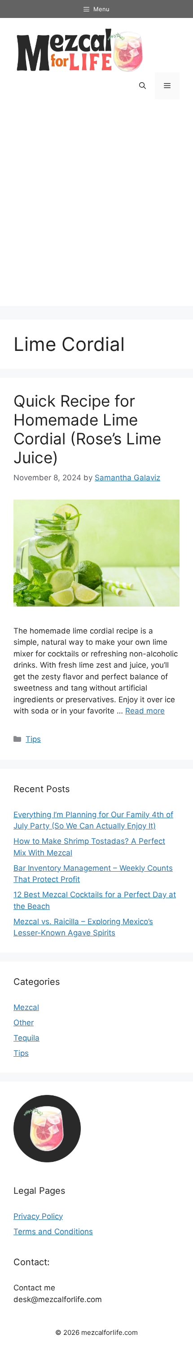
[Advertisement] (96, 209)
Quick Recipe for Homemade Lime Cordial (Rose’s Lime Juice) (87, 429)
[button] (142, 85)
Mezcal (26, 1007)
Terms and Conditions (53, 1231)
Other (23, 1022)
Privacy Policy (38, 1216)
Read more (145, 710)
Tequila (26, 1037)
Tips (33, 739)
